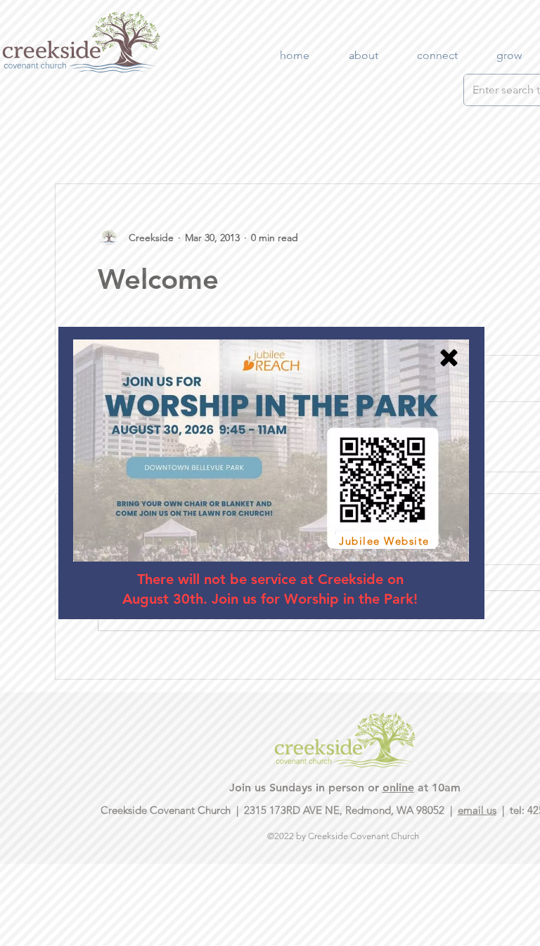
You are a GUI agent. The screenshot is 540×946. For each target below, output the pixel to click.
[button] (449, 357)
